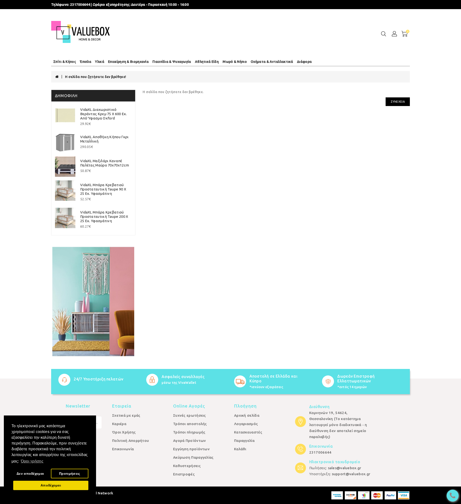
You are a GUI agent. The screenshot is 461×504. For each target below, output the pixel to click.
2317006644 (320, 452)
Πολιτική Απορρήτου (130, 441)
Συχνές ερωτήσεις (189, 415)
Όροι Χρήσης (124, 432)
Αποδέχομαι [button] (51, 485)
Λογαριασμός (246, 424)
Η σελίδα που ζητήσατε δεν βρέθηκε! (95, 77)
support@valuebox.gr (351, 474)
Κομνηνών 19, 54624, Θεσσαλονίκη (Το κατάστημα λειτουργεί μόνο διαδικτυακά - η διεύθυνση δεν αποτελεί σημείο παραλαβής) (338, 425)
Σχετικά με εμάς (126, 415)
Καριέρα (119, 424)
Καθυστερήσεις (187, 466)
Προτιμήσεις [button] (69, 473)
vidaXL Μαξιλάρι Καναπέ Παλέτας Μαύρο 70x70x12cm (104, 163)
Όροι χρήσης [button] (32, 461)
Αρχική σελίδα (246, 415)
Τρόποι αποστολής (190, 424)
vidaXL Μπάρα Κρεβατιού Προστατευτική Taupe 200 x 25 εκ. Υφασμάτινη (104, 216)
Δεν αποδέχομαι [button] (30, 473)
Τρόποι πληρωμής (189, 432)
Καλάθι (240, 449)
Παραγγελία (244, 441)
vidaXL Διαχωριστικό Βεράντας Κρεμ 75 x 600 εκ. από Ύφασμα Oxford (103, 113)
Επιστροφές (184, 474)
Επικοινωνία (123, 449)
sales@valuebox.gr (344, 468)
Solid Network (100, 493)
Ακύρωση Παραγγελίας (193, 457)
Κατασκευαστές (248, 432)
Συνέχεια (398, 101)
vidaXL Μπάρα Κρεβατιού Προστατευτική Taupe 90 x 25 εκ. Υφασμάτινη (103, 189)
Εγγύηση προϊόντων (191, 449)
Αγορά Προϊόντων (189, 441)
